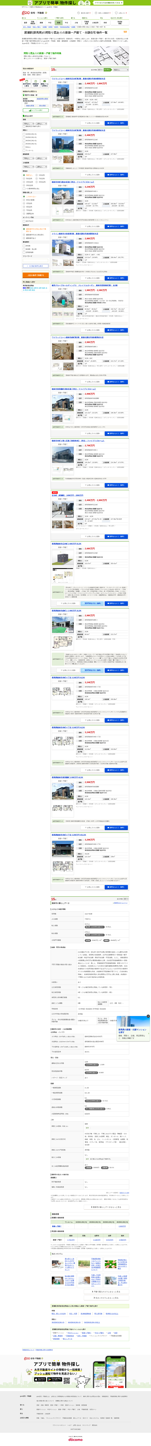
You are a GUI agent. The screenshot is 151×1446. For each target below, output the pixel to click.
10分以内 (29, 182)
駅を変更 (42, 106)
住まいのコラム (94, 1418)
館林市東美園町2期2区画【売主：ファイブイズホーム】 (74, 389)
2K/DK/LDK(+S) (31, 137)
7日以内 (29, 210)
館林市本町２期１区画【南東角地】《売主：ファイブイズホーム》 (78, 441)
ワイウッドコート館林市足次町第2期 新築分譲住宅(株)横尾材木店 (78, 79)
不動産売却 (40, 1414)
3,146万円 (96, 1240)
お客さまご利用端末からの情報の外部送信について (66, 1396)
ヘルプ (69, 1425)
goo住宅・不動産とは (43, 1396)
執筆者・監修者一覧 (106, 1418)
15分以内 (42, 182)
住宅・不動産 (82, 1336)
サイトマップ (86, 1425)
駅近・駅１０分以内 (59, 1313)
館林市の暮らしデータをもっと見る (107, 1207)
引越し (43, 1418)
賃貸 (115, 1333)
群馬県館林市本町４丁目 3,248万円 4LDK (68, 678)
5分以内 (29, 178)
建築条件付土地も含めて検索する (36, 230)
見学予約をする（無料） (93, 603)
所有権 (28, 246)
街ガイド (85, 1418)
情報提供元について (28, 1350)
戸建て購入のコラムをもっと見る (107, 1292)
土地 (109, 1333)
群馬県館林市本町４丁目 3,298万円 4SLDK (69, 835)
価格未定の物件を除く (33, 126)
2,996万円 (122, 1240)
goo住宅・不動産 (25, 1396)
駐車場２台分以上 (112, 1313)
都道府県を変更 (42, 99)
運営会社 (94, 1425)
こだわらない (31, 196)
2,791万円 (71, 1240)
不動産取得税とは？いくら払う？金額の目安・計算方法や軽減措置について (96, 1264)
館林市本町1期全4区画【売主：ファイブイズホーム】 (73, 182)
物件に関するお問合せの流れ (91, 1396)
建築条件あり (31, 238)
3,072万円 (109, 1240)
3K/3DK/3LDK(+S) (58, 1322)
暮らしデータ (67, 1339)
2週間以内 (30, 214)
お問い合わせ (77, 1425)
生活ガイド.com (124, 1192)
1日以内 (29, 203)
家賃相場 (56, 1339)
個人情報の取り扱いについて (45, 1401)
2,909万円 (122, 1226)
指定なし (29, 175)
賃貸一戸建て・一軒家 (57, 1405)
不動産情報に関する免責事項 (44, 1350)
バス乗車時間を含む (33, 188)
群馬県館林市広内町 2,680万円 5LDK (66, 544)
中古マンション (73, 1333)
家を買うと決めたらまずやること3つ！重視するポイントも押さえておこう (70, 1264)
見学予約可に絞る (27, 83)
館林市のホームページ (120, 903)
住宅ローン (93, 1409)
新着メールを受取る (45, 85)
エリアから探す (37, 110)
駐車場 (78, 1405)
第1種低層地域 (86, 1313)
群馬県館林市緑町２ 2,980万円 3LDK (66, 611)
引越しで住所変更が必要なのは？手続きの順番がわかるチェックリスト (96, 1280)
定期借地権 (29, 252)
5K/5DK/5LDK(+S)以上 (92, 1322)
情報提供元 (105, 1396)
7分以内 (42, 178)
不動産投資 (70, 1336)
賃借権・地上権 (31, 249)
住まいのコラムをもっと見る (107, 1298)
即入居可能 (98, 1313)
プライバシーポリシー (59, 1425)
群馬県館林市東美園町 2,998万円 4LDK (67, 777)
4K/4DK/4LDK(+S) (74, 1322)
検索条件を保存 (36, 85)
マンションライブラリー (53, 1418)
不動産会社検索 (67, 1418)
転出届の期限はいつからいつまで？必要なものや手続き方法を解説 (69, 1280)
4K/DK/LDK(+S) (31, 144)
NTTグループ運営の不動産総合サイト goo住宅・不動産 (40, 7)
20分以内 (29, 185)
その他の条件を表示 (36, 266)
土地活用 (47, 1414)
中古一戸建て (99, 1333)
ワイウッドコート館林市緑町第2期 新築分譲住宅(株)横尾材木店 (77, 337)
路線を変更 (30, 106)
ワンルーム (29, 150)
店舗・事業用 (58, 1336)
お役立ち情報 (24, 1418)
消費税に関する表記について (64, 1401)
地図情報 (116, 1418)
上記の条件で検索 (35, 275)
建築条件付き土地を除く (35, 235)
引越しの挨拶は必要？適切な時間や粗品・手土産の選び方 (122, 1280)
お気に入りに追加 (93, 123)
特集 (38, 1418)
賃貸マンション (69, 1405)
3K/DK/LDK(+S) (31, 140)
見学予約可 (29, 221)
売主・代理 (73, 1313)
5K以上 (28, 147)
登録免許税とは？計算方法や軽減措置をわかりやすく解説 (122, 1264)
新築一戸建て (86, 1333)
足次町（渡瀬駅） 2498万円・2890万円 (67, 495)
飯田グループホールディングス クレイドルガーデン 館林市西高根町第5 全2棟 (85, 285)
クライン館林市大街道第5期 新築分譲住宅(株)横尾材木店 (75, 234)
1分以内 (42, 175)
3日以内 (29, 207)
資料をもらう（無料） (117, 123)
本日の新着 (30, 200)
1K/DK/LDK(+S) (31, 134)
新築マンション (41, 1409)
